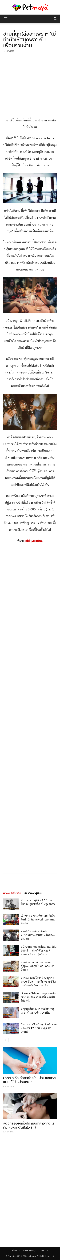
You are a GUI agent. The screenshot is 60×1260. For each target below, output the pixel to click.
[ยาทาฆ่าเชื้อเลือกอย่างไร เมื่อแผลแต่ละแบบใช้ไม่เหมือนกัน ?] (30, 1060)
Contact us (43, 1250)
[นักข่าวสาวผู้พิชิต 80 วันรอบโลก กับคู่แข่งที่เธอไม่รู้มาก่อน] (11, 904)
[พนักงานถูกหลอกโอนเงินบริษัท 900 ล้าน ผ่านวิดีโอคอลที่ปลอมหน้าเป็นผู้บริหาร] (11, 950)
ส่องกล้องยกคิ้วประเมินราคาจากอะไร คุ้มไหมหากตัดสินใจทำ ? (28, 1125)
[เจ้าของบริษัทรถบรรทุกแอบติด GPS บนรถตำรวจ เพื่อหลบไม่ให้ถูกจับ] (11, 997)
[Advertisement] (30, 85)
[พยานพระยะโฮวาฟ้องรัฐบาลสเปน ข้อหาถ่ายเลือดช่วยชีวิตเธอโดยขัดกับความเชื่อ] (11, 981)
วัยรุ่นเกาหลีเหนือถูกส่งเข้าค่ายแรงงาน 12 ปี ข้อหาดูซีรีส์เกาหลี (39, 1028)
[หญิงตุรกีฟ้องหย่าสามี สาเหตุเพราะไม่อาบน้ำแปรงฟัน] (11, 1012)
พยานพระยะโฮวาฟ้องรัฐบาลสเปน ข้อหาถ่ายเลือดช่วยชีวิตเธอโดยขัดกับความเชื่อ (38, 981)
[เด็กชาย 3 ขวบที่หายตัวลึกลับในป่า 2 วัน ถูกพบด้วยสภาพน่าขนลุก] (11, 919)
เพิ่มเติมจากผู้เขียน (32, 893)
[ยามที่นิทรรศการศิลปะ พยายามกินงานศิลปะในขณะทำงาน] (11, 935)
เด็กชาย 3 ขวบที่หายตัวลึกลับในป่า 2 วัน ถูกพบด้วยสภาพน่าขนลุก (38, 919)
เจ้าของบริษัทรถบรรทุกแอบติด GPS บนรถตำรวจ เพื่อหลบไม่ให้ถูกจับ (38, 997)
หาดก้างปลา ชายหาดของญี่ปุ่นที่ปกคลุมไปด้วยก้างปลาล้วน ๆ (38, 966)
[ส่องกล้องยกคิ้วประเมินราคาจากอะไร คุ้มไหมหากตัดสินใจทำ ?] (30, 1106)
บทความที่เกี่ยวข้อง (12, 893)
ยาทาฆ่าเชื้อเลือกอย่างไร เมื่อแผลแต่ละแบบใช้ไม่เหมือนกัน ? (29, 1080)
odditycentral (33, 540)
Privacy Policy (29, 1250)
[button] (55, 19)
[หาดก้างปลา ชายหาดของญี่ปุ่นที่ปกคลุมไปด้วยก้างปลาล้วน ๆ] (11, 966)
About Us (16, 1250)
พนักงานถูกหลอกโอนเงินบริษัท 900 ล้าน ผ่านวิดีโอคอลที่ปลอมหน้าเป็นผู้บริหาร (38, 950)
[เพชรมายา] (30, 7)
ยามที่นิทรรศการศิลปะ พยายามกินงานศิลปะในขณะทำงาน (38, 935)
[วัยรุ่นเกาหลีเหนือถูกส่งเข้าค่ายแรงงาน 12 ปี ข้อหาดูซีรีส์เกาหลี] (11, 1028)
